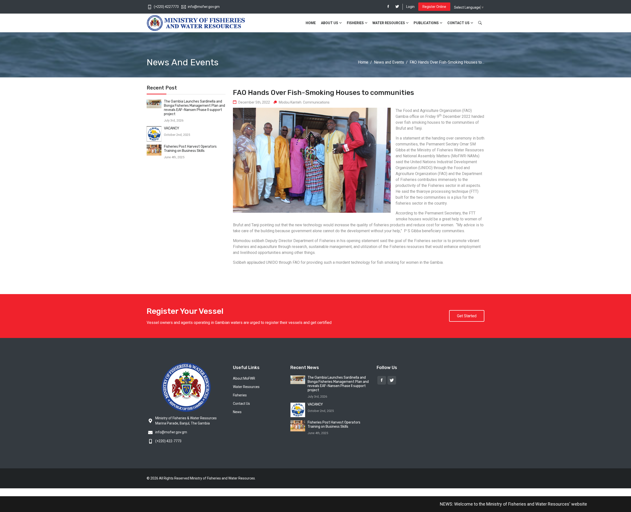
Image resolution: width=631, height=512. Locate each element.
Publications (426, 23)
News (237, 412)
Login (410, 7)
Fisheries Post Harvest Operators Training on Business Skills (190, 148)
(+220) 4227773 (166, 7)
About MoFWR (244, 378)
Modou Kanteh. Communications (304, 102)
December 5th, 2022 (254, 102)
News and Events (389, 62)
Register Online (434, 7)
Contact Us (458, 23)
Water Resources (388, 23)
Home (311, 23)
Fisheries (355, 23)
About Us (329, 23)
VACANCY (171, 128)
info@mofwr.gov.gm (204, 7)
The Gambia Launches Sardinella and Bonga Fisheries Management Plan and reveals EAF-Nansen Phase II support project (194, 107)
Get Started (466, 316)
